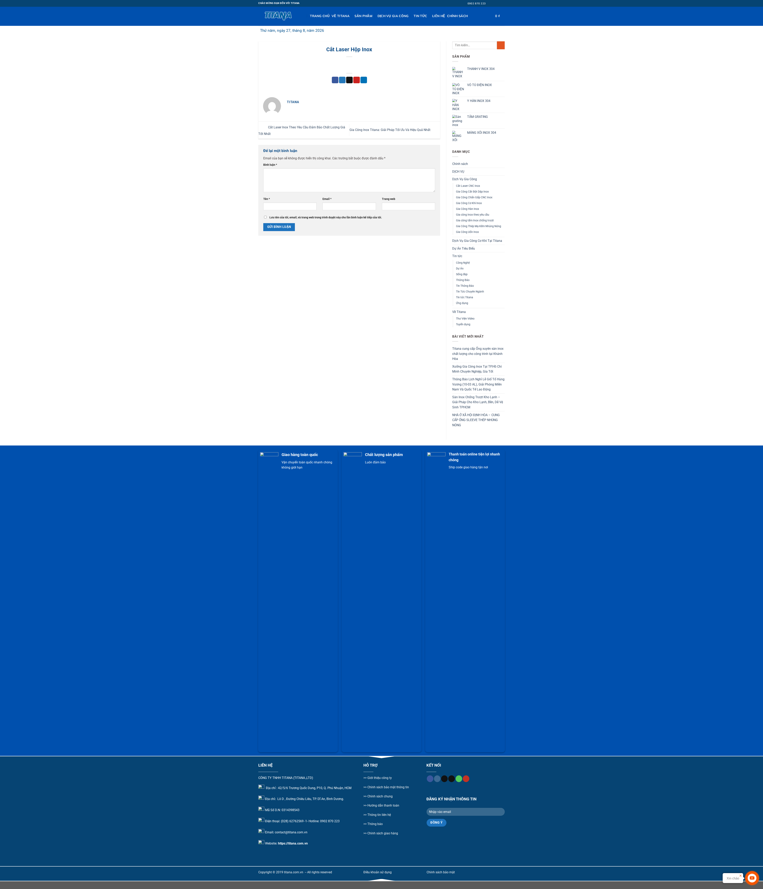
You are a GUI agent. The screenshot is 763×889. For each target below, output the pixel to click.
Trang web (388, 199)
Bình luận (270, 165)
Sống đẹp (462, 274)
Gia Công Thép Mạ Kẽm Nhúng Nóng (478, 226)
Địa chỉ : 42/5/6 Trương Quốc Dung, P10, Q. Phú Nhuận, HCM (308, 788)
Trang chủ (320, 16)
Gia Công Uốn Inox (467, 232)
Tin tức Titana (464, 297)
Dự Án (460, 268)
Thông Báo (463, 280)
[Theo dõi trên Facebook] (491, 3)
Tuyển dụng (463, 324)
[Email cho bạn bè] (349, 80)
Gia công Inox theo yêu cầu (472, 214)
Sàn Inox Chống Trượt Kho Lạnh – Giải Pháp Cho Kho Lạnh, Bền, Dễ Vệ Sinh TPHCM (477, 402)
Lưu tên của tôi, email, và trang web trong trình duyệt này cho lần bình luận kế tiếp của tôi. (325, 217)
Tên (266, 199)
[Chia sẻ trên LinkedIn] (363, 80)
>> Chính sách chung (378, 796)
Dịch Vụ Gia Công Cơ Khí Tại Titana (477, 241)
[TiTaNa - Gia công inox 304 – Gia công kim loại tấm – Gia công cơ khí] (278, 16)
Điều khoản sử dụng (377, 872)
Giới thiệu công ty (379, 778)
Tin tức (420, 16)
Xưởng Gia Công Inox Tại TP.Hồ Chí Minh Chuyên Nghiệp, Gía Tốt (477, 369)
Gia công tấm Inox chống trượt (475, 220)
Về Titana (341, 16)
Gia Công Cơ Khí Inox (469, 203)
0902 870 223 (330, 821)
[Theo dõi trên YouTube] (466, 778)
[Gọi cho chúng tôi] (459, 778)
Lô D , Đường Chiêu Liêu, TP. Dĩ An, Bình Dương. (310, 799)
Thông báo (375, 824)
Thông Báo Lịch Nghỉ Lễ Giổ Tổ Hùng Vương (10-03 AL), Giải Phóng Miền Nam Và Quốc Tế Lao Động (478, 384)
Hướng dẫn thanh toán (383, 805)
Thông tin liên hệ (379, 815)
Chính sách (457, 16)
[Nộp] (501, 45)
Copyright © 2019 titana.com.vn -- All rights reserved (295, 872)
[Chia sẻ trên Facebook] (335, 80)
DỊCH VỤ (458, 171)
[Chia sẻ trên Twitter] (342, 80)
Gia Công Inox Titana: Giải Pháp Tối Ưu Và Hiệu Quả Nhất (390, 130)
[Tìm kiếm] (306, 16)
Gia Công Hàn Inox (467, 209)
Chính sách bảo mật (441, 872)
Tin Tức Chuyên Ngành (470, 291)
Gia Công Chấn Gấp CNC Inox (474, 197)
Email (326, 199)
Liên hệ (438, 16)
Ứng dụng (462, 303)
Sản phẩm (363, 16)
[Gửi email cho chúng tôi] (503, 3)
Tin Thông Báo (465, 286)
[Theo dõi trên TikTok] (499, 3)
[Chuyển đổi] (503, 179)
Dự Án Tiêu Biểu (463, 248)
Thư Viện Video (465, 318)
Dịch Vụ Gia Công (393, 16)
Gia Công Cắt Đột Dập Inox (472, 191)
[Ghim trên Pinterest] (356, 80)
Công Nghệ (463, 262)
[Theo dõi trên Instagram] (495, 3)
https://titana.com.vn (293, 843)
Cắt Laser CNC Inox (468, 186)
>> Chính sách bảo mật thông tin (386, 787)
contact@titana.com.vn (291, 832)
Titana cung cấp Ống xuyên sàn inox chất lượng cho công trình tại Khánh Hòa (478, 354)
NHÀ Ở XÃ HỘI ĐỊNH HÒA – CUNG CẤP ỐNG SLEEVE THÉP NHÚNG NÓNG (476, 420)
